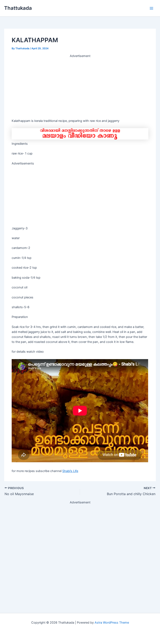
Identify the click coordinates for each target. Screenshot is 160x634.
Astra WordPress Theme (112, 622)
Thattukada (18, 8)
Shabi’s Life (70, 471)
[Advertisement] (80, 87)
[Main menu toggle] (151, 8)
